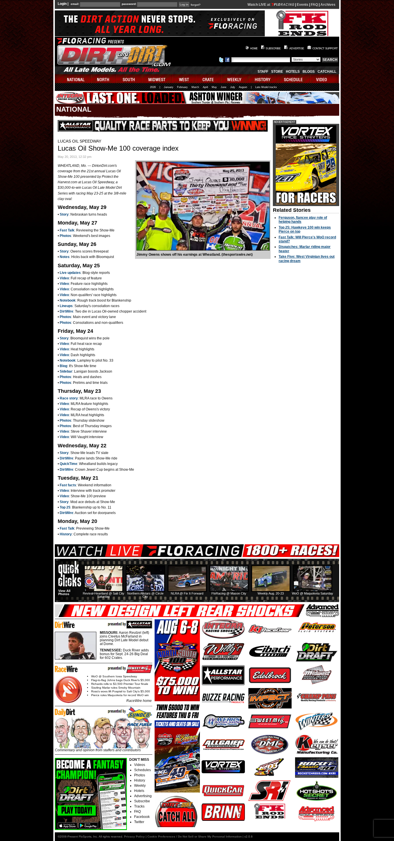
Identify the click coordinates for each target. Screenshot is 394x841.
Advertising (143, 796)
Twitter (139, 822)
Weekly (140, 786)
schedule (294, 78)
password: (129, 4)
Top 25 (65, 507)
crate (208, 78)
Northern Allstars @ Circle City (145, 595)
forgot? (195, 4)
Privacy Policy (134, 836)
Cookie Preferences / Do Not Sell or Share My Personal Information (194, 836)
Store (277, 72)
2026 (153, 87)
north (104, 78)
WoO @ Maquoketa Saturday (312, 593)
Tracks (139, 806)
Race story (69, 398)
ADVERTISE (296, 48)
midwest (157, 78)
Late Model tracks (266, 87)
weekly (235, 78)
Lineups (66, 306)
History (66, 534)
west (184, 78)
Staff (263, 72)
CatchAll (327, 72)
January (168, 87)
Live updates (70, 273)
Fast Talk (67, 230)
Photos (65, 236)
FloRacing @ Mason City (228, 593)
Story (64, 214)
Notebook (68, 300)
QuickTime (68, 464)
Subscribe (142, 801)
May (214, 87)
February (182, 87)
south (129, 78)
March (195, 87)
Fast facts (68, 485)
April (205, 87)
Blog (63, 366)
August (243, 87)
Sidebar (66, 371)
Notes (65, 257)
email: (75, 4)
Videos (139, 765)
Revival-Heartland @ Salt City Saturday (103, 595)
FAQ (314, 5)
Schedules (142, 770)
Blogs (309, 72)
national (73, 78)
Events (302, 5)
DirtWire (66, 311)
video (324, 78)
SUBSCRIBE (273, 48)
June (223, 87)
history (263, 78)
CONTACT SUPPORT (324, 48)
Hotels (293, 72)
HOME (254, 48)
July (232, 87)
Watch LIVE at (259, 5)
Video (64, 278)
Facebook (142, 817)
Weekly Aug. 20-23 (271, 593)
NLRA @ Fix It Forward (187, 593)
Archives (327, 5)
